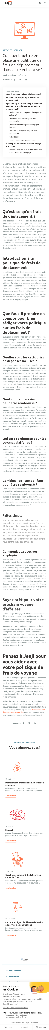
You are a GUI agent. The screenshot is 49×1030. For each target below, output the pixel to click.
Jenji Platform (15, 971)
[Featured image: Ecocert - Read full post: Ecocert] (17, 815)
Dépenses (18, 50)
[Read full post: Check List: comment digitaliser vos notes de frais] (17, 860)
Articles (7, 50)
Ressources (14, 976)
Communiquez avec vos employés (23, 140)
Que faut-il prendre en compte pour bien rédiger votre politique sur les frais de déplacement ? (24, 106)
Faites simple (15, 137)
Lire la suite (10, 796)
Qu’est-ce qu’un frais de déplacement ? (23, 94)
